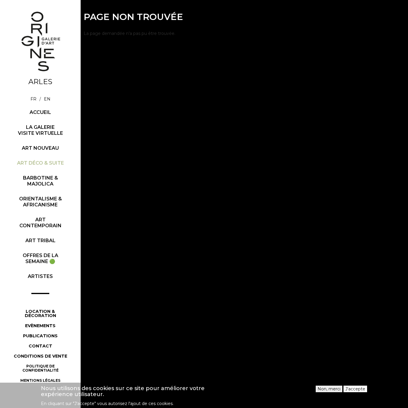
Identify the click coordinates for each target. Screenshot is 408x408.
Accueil (40, 112)
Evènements (40, 325)
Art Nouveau (40, 148)
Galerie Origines (44, 76)
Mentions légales (40, 380)
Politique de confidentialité (40, 368)
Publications (40, 336)
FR (33, 99)
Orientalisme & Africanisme (40, 202)
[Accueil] (40, 41)
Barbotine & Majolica (40, 181)
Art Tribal (40, 240)
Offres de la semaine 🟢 (40, 258)
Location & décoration (40, 313)
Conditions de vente (40, 356)
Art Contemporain (40, 222)
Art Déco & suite (40, 163)
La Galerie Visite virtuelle (40, 130)
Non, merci (328, 389)
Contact (40, 346)
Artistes (40, 276)
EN (47, 99)
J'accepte (355, 389)
